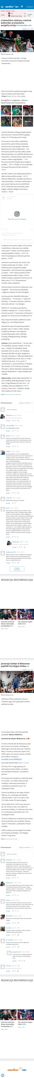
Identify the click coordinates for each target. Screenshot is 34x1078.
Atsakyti (8, 420)
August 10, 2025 (24, 763)
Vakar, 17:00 (21, 626)
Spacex (8, 436)
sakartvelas (18, 394)
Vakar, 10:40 (4, 629)
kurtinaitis (7, 394)
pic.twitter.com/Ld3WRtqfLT (11, 759)
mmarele (9, 498)
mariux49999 (10, 425)
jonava (15, 839)
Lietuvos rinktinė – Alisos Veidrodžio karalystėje (8, 624)
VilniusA (8, 966)
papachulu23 (16, 952)
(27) (11, 626)
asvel (6, 839)
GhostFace (9, 860)
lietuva (12, 394)
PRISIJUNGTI (29, 7)
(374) (24, 624)
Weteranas (9, 415)
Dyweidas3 (9, 916)
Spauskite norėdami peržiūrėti (14, 418)
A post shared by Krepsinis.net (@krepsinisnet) (17, 239)
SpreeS (8, 451)
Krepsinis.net (9, 54)
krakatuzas (9, 552)
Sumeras (9, 928)
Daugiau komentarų (17, 569)
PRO (14, 552)
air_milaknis (10, 940)
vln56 (7, 508)
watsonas (10, 839)
